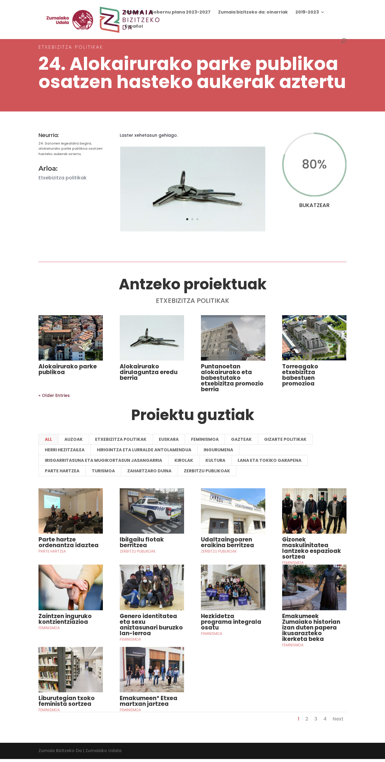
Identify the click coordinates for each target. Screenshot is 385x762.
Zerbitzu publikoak (207, 471)
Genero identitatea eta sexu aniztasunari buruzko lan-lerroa (151, 624)
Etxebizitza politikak (120, 439)
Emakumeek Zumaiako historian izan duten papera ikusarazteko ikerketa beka (311, 627)
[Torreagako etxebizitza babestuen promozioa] (314, 338)
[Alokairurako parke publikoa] (70, 338)
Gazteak (241, 439)
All (48, 439)
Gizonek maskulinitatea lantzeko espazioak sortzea (311, 548)
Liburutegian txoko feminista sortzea (66, 701)
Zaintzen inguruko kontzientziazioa (65, 619)
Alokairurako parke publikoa (67, 369)
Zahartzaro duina (149, 471)
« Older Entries (54, 395)
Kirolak (183, 460)
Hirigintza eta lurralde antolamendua (144, 450)
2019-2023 (307, 12)
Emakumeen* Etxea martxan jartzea (148, 701)
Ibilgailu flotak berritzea (142, 542)
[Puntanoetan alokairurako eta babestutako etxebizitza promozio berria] (233, 338)
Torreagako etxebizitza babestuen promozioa (300, 375)
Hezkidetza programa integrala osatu (231, 622)
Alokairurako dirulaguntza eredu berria (148, 372)
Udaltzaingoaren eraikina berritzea (227, 542)
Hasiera (134, 12)
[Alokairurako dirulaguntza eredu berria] (152, 338)
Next (338, 718)
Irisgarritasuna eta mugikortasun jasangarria (103, 460)
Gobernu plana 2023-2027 (180, 12)
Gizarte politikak (285, 439)
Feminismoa (205, 439)
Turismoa (103, 471)
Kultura (215, 460)
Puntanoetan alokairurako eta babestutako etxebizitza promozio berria (232, 377)
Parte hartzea (62, 471)
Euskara (169, 439)
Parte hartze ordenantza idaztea (68, 542)
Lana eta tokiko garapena (269, 460)
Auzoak (73, 439)
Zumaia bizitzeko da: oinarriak (253, 12)
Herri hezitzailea (65, 450)
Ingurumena (218, 450)
